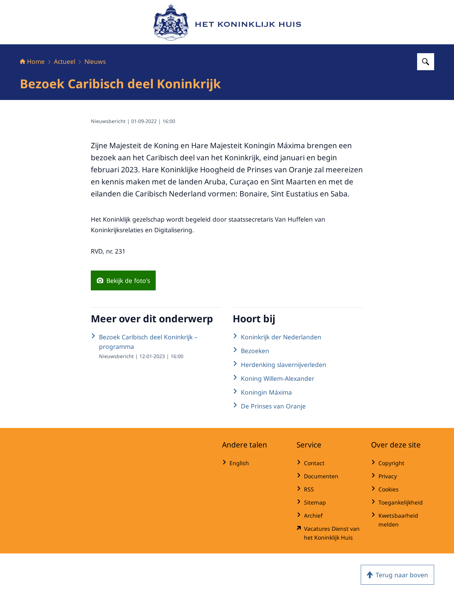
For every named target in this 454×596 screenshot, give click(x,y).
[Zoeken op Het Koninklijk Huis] (425, 61)
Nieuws (95, 61)
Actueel (64, 61)
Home (36, 61)
